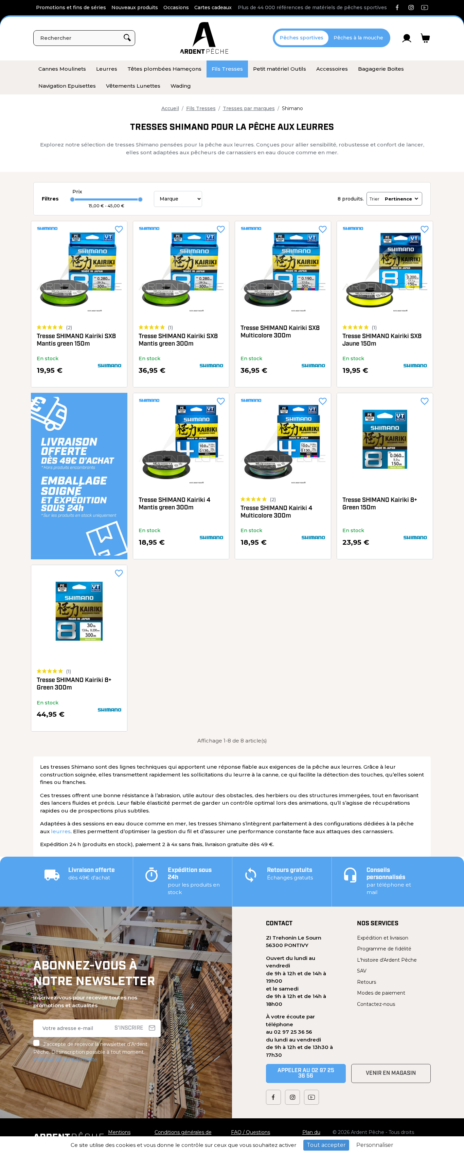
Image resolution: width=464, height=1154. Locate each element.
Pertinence (398, 199)
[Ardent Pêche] (204, 38)
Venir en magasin (391, 1073)
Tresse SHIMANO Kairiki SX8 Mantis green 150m (76, 340)
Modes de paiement (381, 993)
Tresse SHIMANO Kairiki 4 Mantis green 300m (174, 504)
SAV (362, 971)
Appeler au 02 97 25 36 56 (306, 1073)
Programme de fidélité (384, 949)
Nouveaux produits (134, 7)
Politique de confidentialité (65, 1059)
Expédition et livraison (382, 938)
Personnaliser (374, 1145)
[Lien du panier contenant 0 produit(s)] (425, 38)
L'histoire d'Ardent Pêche (387, 960)
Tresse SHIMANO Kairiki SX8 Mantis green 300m (178, 340)
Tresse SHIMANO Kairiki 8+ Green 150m (379, 504)
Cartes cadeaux (213, 7)
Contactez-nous (376, 1004)
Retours (366, 982)
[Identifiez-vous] (407, 38)
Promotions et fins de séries (71, 7)
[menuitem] (62, 68)
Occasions (176, 7)
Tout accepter (326, 1145)
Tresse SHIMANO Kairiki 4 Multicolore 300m (276, 512)
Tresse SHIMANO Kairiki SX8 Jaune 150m (382, 340)
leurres (61, 831)
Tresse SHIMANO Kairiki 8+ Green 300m (74, 684)
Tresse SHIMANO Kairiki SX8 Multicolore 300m (280, 332)
